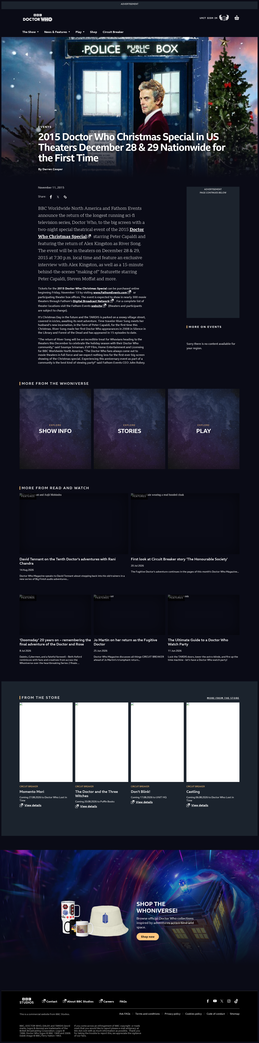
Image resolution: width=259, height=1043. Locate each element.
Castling (193, 791)
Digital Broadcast (91, 301)
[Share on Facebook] (50, 196)
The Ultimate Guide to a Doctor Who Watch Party (198, 642)
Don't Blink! (140, 791)
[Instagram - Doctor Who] (229, 1001)
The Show (29, 32)
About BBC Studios (80, 1001)
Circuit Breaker (113, 32)
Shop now (148, 936)
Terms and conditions (147, 1013)
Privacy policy (172, 1013)
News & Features (55, 32)
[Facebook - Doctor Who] (208, 1001)
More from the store (223, 698)
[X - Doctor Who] (222, 1001)
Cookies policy (193, 1013)
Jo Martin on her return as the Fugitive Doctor (125, 642)
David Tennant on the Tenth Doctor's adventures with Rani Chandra (68, 561)
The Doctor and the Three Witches (96, 793)
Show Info (55, 430)
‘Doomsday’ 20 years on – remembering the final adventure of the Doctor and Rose (55, 642)
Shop (93, 32)
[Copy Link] (65, 196)
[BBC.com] (27, 1002)
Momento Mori (32, 791)
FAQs (123, 1001)
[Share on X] (57, 196)
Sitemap (234, 1013)
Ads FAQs (124, 1013)
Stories (129, 430)
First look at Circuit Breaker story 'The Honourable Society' (179, 559)
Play (79, 32)
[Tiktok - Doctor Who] (236, 1001)
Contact (51, 1001)
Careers (108, 1001)
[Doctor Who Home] (38, 18)
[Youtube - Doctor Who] (215, 1001)
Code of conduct (216, 1013)
